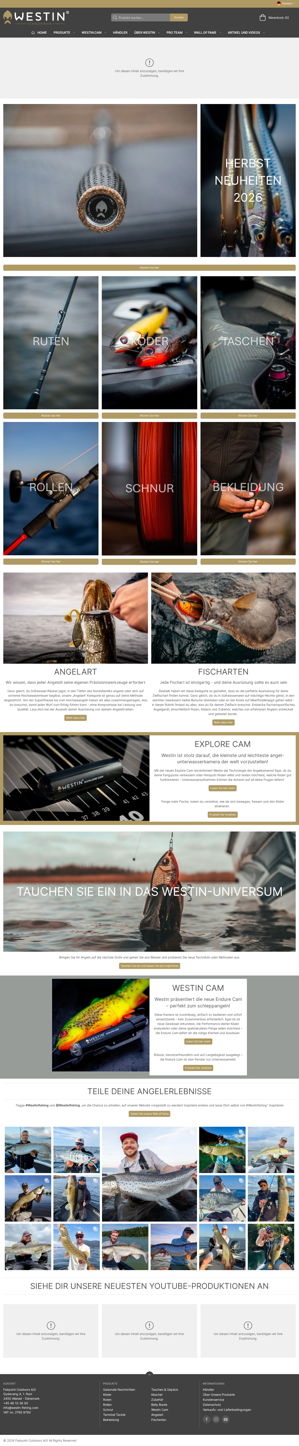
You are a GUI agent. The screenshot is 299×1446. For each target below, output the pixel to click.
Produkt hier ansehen (222, 814)
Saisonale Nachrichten (119, 1389)
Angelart (157, 1414)
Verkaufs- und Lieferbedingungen (227, 1409)
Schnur (108, 1409)
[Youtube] (226, 1419)
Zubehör (157, 1399)
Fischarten (158, 1420)
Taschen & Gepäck (164, 1389)
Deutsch (287, 3)
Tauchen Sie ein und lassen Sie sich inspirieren (149, 965)
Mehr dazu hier (75, 717)
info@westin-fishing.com (20, 1408)
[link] (28, 1150)
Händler (120, 32)
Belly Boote (159, 1404)
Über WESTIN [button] (144, 32)
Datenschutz (212, 1404)
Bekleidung (111, 1420)
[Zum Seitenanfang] (149, 1375)
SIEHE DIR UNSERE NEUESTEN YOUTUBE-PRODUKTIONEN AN (149, 1286)
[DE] (36, 17)
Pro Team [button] (175, 32)
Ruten (107, 1399)
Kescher (157, 1394)
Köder (107, 1394)
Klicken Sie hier (149, 267)
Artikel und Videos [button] (244, 32)
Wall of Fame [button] (205, 32)
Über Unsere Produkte (219, 1394)
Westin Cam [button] (92, 32)
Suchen (179, 17)
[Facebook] (207, 1419)
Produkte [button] (62, 32)
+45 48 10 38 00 (15, 1403)
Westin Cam (159, 1409)
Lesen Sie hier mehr (222, 788)
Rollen (107, 1404)
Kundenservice (213, 1399)
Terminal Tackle (114, 1414)
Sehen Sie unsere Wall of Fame (149, 1113)
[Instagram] (216, 1419)
